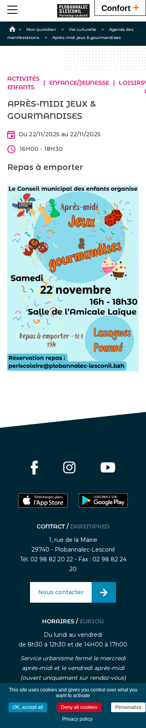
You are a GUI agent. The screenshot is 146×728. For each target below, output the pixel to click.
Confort (120, 7)
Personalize (128, 707)
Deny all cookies (79, 707)
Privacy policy (77, 719)
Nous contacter (61, 592)
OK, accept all (28, 707)
